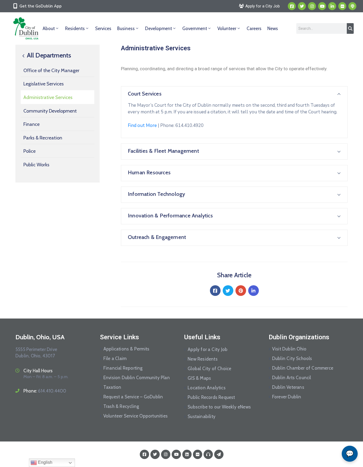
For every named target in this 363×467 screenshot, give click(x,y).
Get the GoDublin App (40, 6)
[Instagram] (312, 6)
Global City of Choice (209, 368)
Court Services (145, 93)
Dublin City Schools (292, 358)
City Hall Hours (38, 370)
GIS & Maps (199, 378)
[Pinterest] (240, 290)
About (49, 28)
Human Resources (149, 172)
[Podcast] (352, 6)
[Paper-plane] (218, 454)
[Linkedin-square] (187, 454)
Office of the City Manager (51, 70)
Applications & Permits (126, 349)
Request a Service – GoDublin (133, 396)
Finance (31, 124)
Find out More (142, 125)
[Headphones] (208, 454)
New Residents (203, 359)
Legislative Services (43, 84)
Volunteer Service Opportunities (135, 416)
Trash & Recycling (121, 406)
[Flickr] (342, 6)
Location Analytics (207, 387)
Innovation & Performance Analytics (170, 215)
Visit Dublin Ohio (289, 349)
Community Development (50, 111)
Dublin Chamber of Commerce (302, 368)
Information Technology (156, 194)
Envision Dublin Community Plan (136, 377)
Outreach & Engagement (157, 237)
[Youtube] (322, 6)
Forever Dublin (286, 396)
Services (103, 28)
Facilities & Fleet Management (163, 151)
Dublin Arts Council (291, 377)
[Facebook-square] (292, 6)
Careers (254, 28)
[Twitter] (302, 6)
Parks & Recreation (42, 138)
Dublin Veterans (288, 387)
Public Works (36, 165)
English (44, 462)
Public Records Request (211, 397)
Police (29, 151)
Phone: (44, 391)
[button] (234, 94)
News (272, 28)
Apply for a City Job (207, 349)
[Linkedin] (332, 6)
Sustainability (202, 416)
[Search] (350, 28)
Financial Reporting (123, 368)
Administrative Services (48, 97)
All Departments (48, 55)
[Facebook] (215, 290)
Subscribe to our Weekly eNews (219, 407)
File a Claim (114, 358)
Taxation (112, 387)
